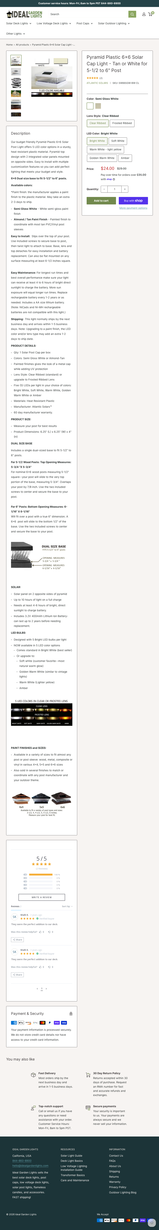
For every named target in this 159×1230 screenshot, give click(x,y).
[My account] (143, 14)
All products (22, 44)
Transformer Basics (73, 1175)
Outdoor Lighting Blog (122, 1192)
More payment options (133, 208)
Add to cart (101, 200)
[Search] (132, 14)
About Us (115, 1166)
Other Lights (14, 33)
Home (9, 44)
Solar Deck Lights (17, 23)
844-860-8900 (22, 1160)
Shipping (114, 1171)
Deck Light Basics (72, 1160)
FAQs (112, 1160)
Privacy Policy (117, 1187)
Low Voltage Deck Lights (52, 23)
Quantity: (93, 189)
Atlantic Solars (97, 82)
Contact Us (116, 1155)
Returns (114, 1176)
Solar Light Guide (71, 1155)
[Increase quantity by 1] (125, 189)
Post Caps (83, 23)
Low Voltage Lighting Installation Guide (74, 1168)
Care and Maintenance (75, 1180)
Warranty (114, 1181)
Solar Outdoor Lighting (112, 23)
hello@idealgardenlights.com (30, 1165)
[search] (88, 14)
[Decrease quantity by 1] (104, 189)
